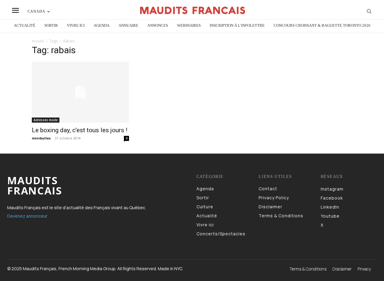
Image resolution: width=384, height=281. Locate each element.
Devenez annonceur (27, 216)
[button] (369, 11)
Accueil (38, 41)
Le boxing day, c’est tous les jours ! (79, 130)
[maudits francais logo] (193, 10)
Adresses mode (46, 120)
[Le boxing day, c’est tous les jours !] (80, 92)
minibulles (41, 138)
